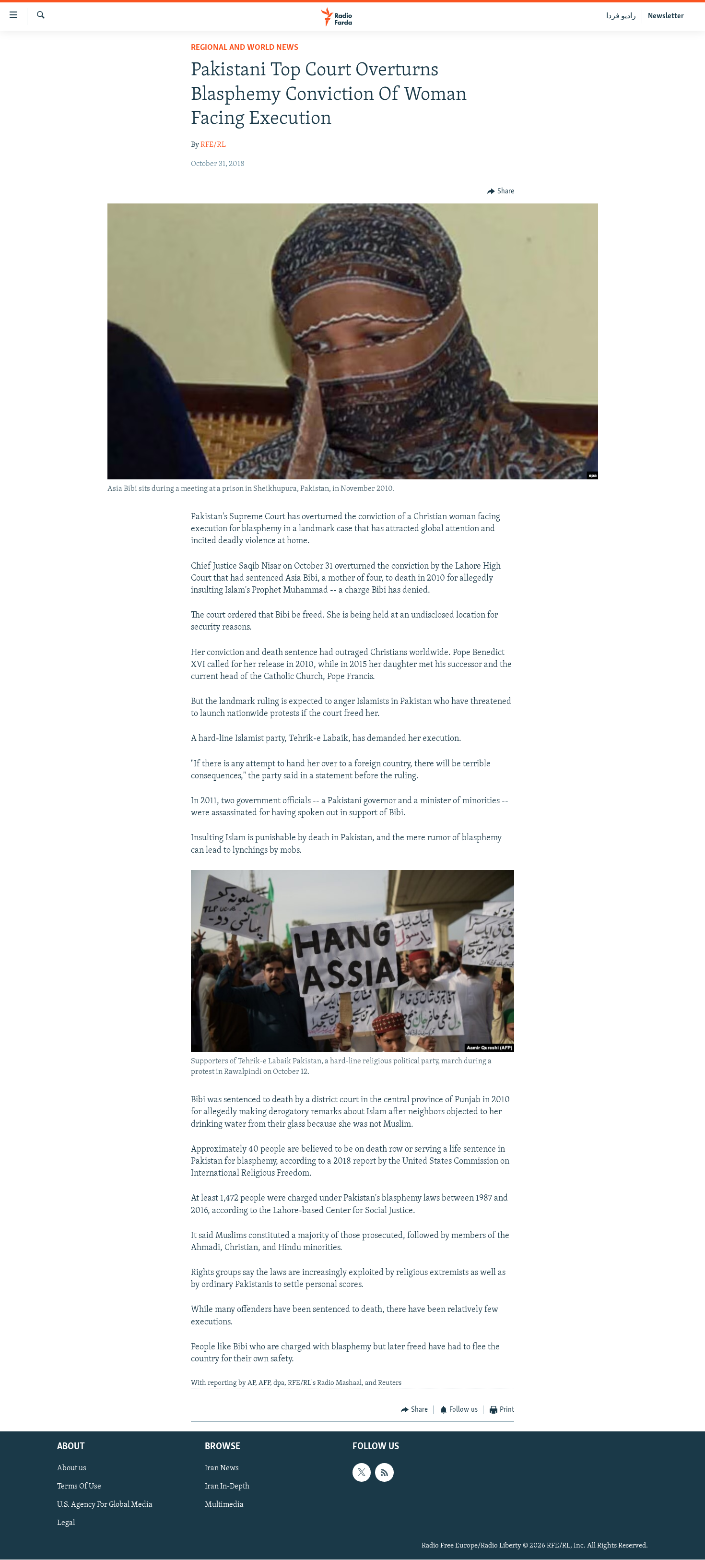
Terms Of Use (79, 1487)
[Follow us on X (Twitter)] (361, 1473)
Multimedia (224, 1505)
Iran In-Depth (227, 1487)
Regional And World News (244, 48)
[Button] (500, 191)
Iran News (222, 1469)
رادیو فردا (621, 16)
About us (71, 1469)
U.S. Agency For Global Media (105, 1505)
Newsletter (666, 16)
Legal (66, 1523)
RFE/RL (213, 145)
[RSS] (384, 1473)
